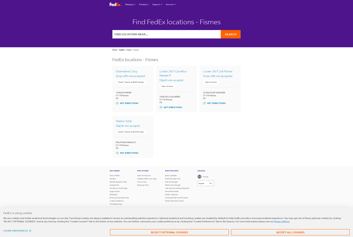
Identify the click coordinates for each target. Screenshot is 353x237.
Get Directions (127, 103)
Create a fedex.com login (147, 179)
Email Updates (171, 175)
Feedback (113, 194)
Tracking (143, 4)
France (205, 177)
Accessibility (114, 185)
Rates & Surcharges (172, 185)
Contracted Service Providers (176, 198)
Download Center (172, 191)
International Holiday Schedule (177, 188)
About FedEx (115, 175)
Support (156, 4)
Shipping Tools (143, 185)
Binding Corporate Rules (119, 198)
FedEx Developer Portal (174, 201)
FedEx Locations (171, 194)
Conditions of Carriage (118, 188)
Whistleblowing (116, 204)
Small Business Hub (172, 179)
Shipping (129, 4)
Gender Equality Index (118, 182)
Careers (113, 179)
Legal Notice (115, 191)
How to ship (141, 182)
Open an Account (144, 175)
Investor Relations (117, 201)
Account (169, 4)
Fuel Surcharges (171, 182)
